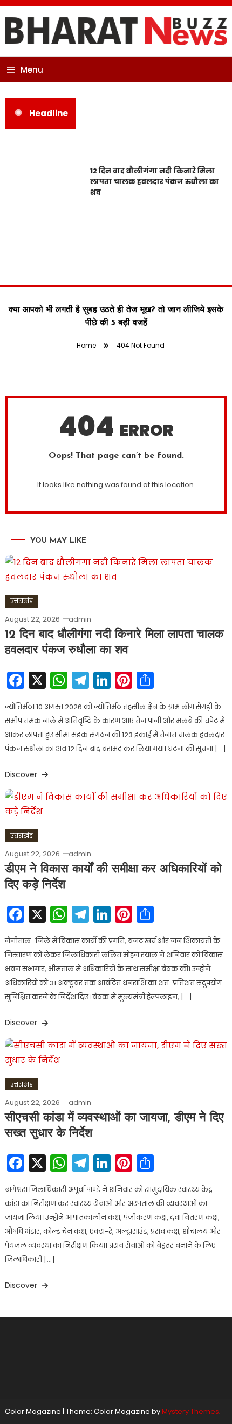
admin (80, 619)
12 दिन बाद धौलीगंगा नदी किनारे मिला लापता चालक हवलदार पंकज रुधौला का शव (152, 182)
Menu (32, 69)
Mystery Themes (190, 1411)
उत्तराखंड (21, 600)
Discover (22, 774)
